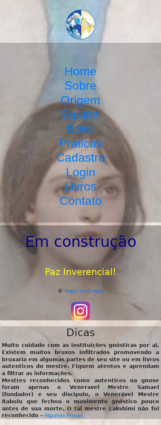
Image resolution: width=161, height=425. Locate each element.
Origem (80, 100)
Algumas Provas (64, 415)
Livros (80, 186)
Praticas (80, 143)
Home (80, 71)
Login (80, 172)
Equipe (80, 114)
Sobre (80, 85)
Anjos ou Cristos (84, 291)
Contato (81, 200)
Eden (81, 128)
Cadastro (80, 157)
